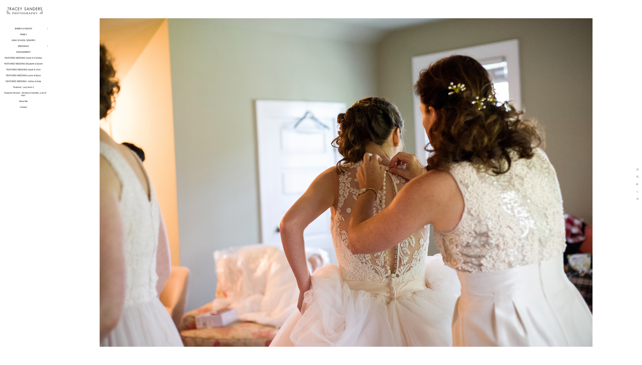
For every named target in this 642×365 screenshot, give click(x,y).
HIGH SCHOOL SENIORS (23, 40)
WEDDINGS (23, 46)
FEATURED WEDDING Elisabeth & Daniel (23, 64)
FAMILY (23, 34)
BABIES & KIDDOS (23, 28)
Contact (23, 107)
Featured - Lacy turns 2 (23, 87)
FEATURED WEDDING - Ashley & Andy (23, 81)
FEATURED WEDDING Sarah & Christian (23, 58)
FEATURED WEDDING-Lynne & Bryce (23, 75)
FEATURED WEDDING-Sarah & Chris (23, 69)
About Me (23, 101)
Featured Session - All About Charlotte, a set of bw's (25, 94)
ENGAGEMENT (23, 52)
